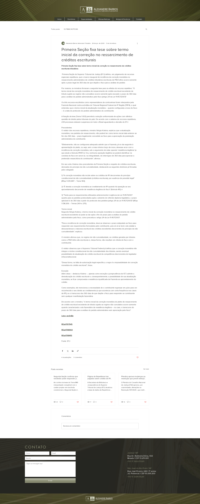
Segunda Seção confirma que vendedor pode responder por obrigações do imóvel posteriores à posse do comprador (66, 377)
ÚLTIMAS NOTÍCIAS (71, 29)
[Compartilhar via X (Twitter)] (68, 351)
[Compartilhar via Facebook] (62, 351)
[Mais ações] (137, 43)
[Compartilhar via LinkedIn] (73, 351)
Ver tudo (146, 369)
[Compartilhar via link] (78, 351)
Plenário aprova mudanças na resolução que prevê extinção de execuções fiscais (133, 377)
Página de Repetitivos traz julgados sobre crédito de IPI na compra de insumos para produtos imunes (99, 377)
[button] (146, 29)
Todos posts (55, 29)
